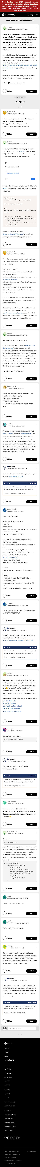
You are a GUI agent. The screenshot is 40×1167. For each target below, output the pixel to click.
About (6, 1052)
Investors (7, 1081)
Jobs (6, 1056)
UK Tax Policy (18, 1160)
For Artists (7, 1069)
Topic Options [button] (19, 97)
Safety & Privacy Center (14, 1151)
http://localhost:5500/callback (12, 711)
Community (10, 14)
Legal (5, 1151)
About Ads (7, 1157)
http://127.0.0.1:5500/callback (12, 709)
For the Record (9, 1060)
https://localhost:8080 (16, 476)
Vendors (7, 1085)
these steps (24, 8)
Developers (8, 1073)
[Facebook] (18, 1138)
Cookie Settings (16, 1154)
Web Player (8, 1098)
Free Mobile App (9, 1102)
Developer (12, 83)
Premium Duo (8, 1119)
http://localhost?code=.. (10, 280)
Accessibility (14, 1157)
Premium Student (10, 1126)
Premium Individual (10, 1115)
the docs (5, 188)
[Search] (27, 15)
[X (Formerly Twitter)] (12, 1138)
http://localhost (8, 434)
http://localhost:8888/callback (12, 706)
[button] (36, 28)
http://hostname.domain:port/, (12, 313)
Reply (32, 91)
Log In (32, 15)
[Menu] (36, 15)
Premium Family (9, 1123)
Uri (23, 83)
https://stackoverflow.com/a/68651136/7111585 (18, 640)
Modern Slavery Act (9, 1160)
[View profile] (5, 28)
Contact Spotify (9, 1106)
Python (18, 83)
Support (7, 1094)
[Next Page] (24, 107)
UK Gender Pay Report (9, 1163)
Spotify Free (8, 1130)
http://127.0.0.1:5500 (9, 701)
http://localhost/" (20, 151)
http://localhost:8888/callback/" (13, 234)
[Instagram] (6, 1138)
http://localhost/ (26, 434)
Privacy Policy (7, 1154)
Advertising (8, 1077)
